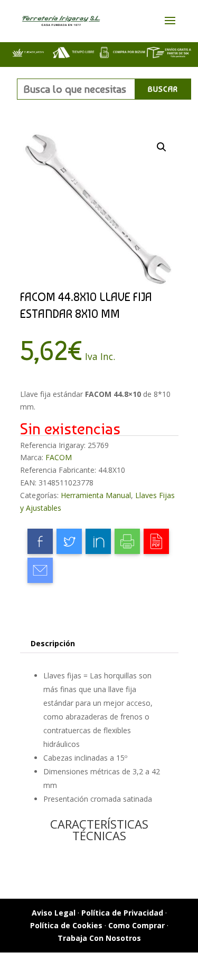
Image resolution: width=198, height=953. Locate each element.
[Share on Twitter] (69, 541)
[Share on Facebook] (40, 541)
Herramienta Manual (96, 495)
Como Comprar (136, 925)
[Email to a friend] (40, 570)
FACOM (58, 457)
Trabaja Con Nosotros (99, 938)
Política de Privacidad (122, 913)
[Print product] (127, 541)
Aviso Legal (54, 913)
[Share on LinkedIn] (98, 541)
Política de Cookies (66, 925)
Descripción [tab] (53, 643)
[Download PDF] (156, 541)
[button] (161, 147)
